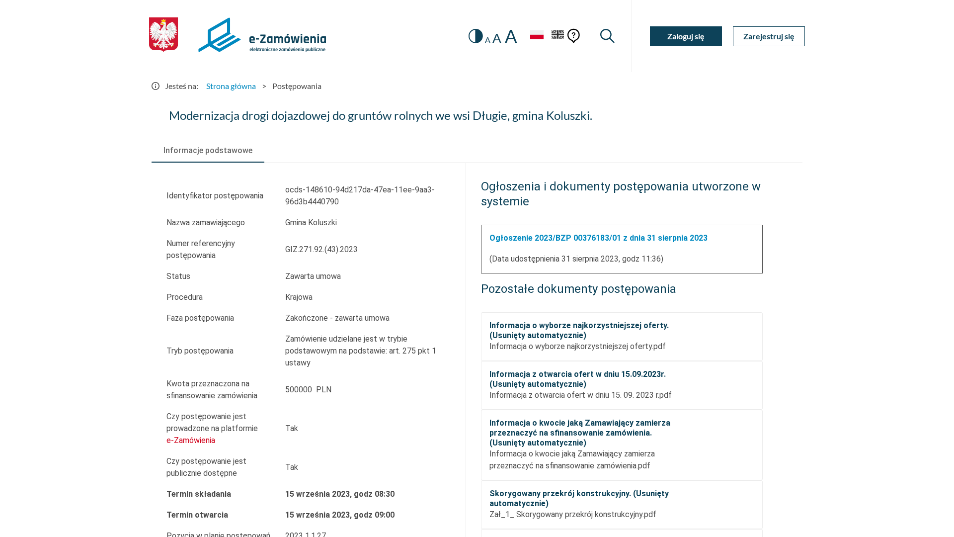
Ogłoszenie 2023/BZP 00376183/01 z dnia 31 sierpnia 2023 (598, 238)
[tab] (208, 151)
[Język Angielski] (558, 36)
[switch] (475, 36)
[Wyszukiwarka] (607, 36)
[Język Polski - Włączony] (536, 36)
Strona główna (231, 85)
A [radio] (487, 39)
